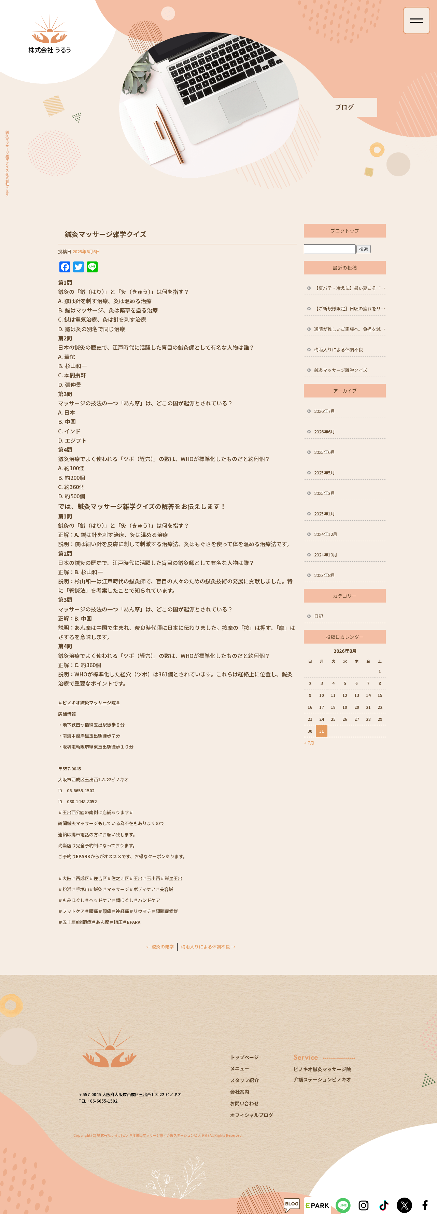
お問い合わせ (244, 1103)
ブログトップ (344, 230)
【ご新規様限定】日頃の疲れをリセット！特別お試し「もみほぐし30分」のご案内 (350, 308)
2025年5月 (324, 472)
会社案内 (239, 1091)
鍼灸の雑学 (160, 946)
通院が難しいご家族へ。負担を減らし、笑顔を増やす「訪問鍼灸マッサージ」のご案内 (350, 329)
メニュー (239, 1068)
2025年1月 (324, 513)
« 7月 (309, 742)
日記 (318, 616)
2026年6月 (324, 431)
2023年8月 (324, 575)
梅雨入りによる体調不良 (208, 946)
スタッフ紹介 (244, 1080)
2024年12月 (325, 534)
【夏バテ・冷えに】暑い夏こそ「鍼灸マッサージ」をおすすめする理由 (350, 288)
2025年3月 (324, 493)
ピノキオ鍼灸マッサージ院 (322, 1069)
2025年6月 (324, 452)
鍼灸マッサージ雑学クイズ (340, 370)
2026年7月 (324, 411)
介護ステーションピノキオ (322, 1079)
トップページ (244, 1057)
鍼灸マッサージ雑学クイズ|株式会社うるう (7, 164)
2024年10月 (325, 554)
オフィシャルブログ (251, 1114)
